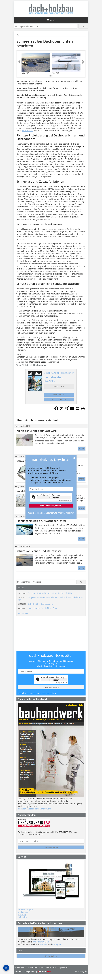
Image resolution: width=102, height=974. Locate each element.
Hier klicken (54, 497)
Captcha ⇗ (65, 500)
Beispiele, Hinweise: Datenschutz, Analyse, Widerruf (50, 513)
